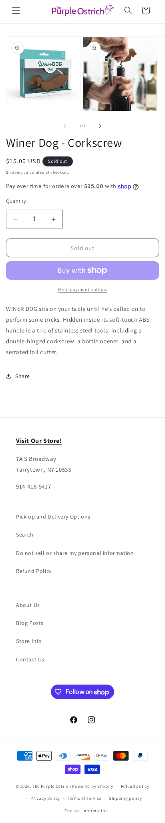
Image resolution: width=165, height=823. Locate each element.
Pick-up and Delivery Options (53, 516)
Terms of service (84, 798)
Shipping (14, 172)
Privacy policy (45, 798)
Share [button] (22, 376)
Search (25, 534)
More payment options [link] (82, 289)
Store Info (29, 641)
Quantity (16, 201)
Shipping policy (125, 798)
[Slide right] (100, 126)
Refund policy (135, 786)
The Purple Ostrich (51, 786)
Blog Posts (30, 623)
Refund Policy (34, 571)
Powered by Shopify (92, 786)
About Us (28, 605)
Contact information (86, 810)
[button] (16, 10)
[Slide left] (65, 126)
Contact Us (30, 659)
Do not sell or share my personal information (75, 553)
